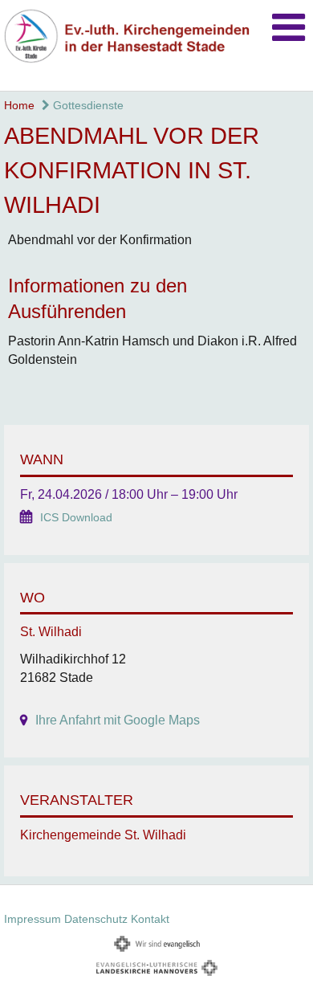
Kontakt (150, 918)
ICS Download (76, 518)
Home (19, 105)
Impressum (32, 918)
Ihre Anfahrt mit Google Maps (117, 720)
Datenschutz (96, 918)
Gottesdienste (87, 105)
